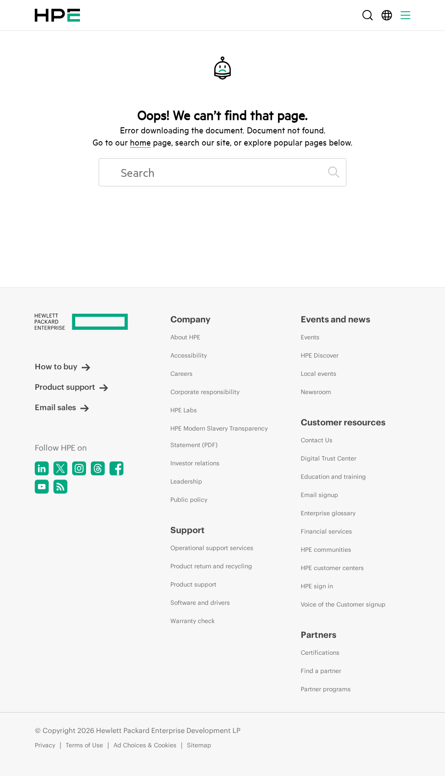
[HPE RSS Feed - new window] (60, 487)
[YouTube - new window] (42, 487)
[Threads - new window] (98, 468)
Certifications (320, 653)
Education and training (333, 477)
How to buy (56, 366)
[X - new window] (60, 468)
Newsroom (316, 392)
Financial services (326, 531)
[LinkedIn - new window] (42, 468)
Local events (318, 374)
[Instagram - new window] (79, 468)
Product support (65, 387)
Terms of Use (84, 745)
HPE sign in (317, 586)
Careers (181, 374)
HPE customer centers (332, 568)
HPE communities (326, 550)
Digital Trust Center (328, 458)
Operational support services (211, 548)
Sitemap (199, 745)
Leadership (186, 481)
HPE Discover (320, 355)
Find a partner (321, 671)
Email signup (319, 495)
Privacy (45, 745)
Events (310, 337)
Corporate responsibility (204, 392)
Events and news (335, 319)
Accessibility (188, 355)
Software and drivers (200, 603)
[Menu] (405, 15)
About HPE (185, 337)
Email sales (55, 407)
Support (187, 529)
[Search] (367, 15)
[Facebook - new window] (116, 468)
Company (190, 319)
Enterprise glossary (328, 513)
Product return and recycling (211, 566)
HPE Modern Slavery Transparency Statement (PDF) (219, 436)
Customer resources (343, 422)
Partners (318, 634)
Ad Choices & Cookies (144, 745)
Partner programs (326, 689)
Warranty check (192, 621)
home (140, 142)
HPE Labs (183, 410)
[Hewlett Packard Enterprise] (57, 15)
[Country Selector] (387, 15)
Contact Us (316, 440)
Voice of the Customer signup (343, 604)
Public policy (188, 500)
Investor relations (194, 463)
